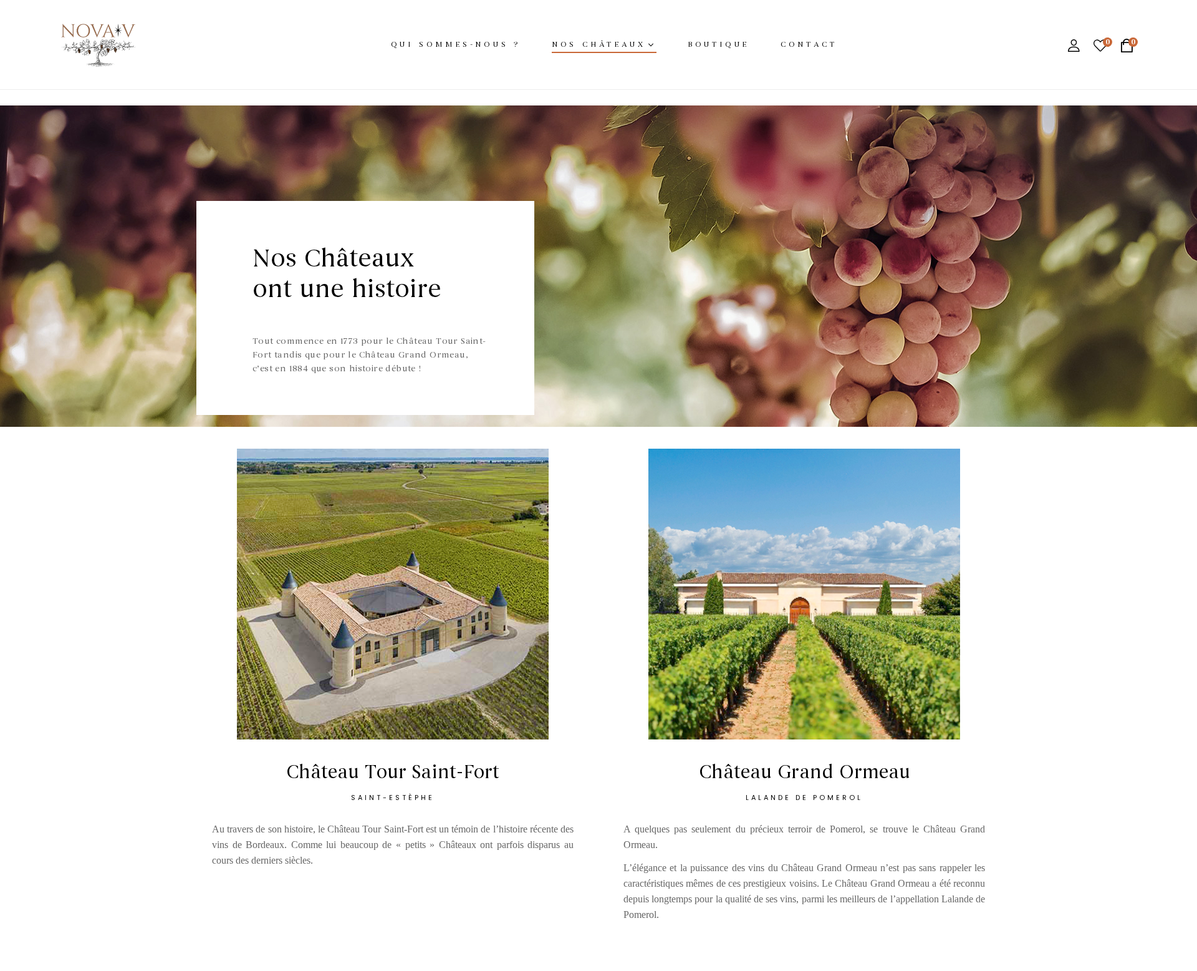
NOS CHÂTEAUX (599, 44)
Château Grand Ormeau (804, 772)
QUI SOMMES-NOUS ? (456, 44)
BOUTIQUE (718, 44)
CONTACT (809, 44)
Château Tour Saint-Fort (392, 772)
